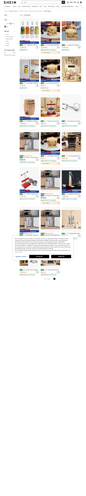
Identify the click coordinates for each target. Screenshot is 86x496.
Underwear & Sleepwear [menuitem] (67, 6)
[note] (29, 42)
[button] (78, 2)
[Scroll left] (79, 6)
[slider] (5, 55)
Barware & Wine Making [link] (35, 11)
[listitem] (29, 36)
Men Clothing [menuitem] (51, 6)
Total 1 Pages (46, 278)
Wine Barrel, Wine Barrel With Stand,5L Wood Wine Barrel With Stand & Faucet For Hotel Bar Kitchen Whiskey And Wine (50, 156)
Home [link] (5, 11)
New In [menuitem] (14, 6)
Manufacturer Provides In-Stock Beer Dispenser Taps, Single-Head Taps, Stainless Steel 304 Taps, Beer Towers (71, 121)
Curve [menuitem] (44, 6)
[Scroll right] (81, 6)
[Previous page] (52, 279)
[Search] (63, 2)
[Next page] (56, 279)
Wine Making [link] (47, 11)
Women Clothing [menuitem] (26, 6)
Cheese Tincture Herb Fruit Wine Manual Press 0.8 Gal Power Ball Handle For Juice (50, 121)
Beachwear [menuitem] (35, 6)
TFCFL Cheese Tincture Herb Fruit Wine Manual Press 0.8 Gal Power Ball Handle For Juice (29, 194)
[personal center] (68, 2)
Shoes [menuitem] (57, 6)
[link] (71, 2)
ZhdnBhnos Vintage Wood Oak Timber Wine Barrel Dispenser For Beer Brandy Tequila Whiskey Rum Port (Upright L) (29, 121)
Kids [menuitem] (41, 6)
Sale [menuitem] (19, 6)
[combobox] (26, 15)
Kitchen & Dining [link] (23, 11)
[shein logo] (10, 2)
